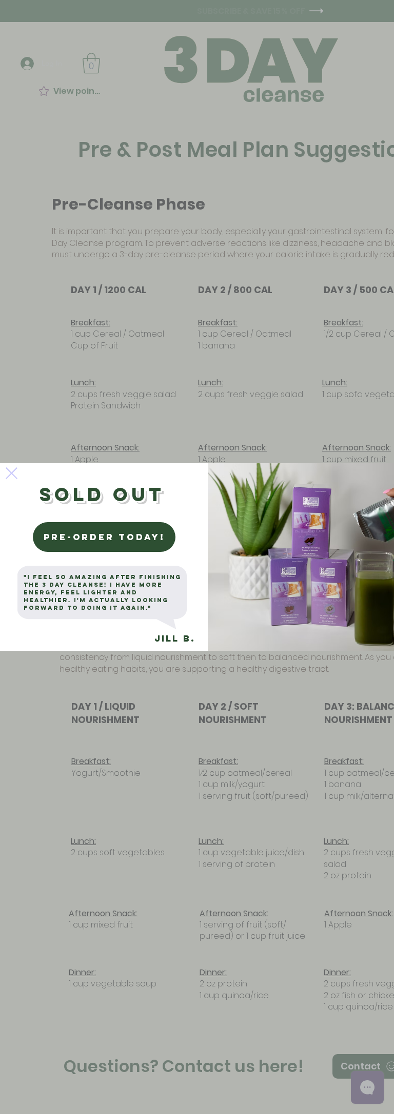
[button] (11, 473)
